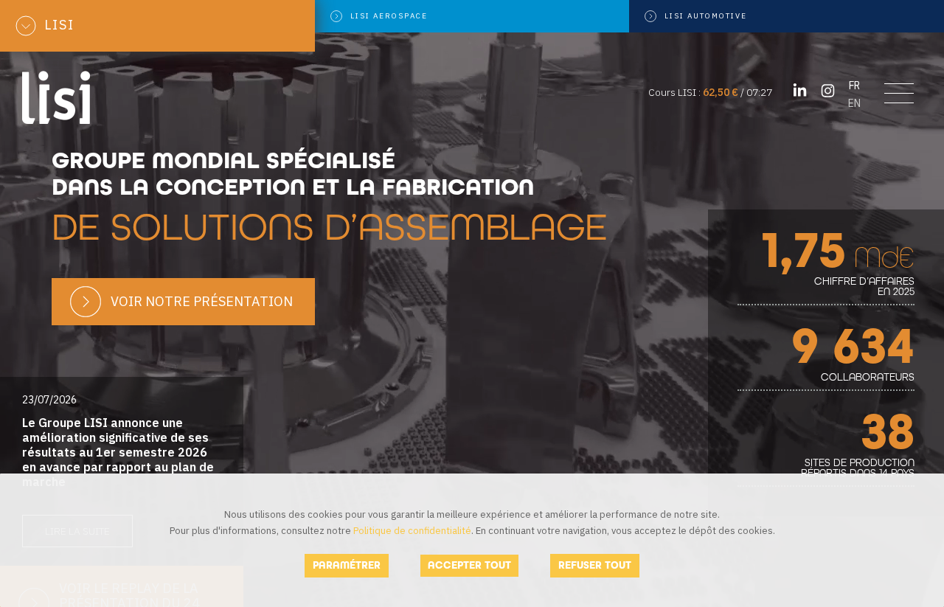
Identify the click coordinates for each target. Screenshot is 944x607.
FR (854, 85)
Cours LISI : (675, 92)
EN (854, 103)
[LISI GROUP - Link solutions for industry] (56, 96)
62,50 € (720, 92)
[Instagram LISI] (828, 90)
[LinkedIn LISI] (800, 90)
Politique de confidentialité (412, 530)
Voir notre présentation (202, 301)
